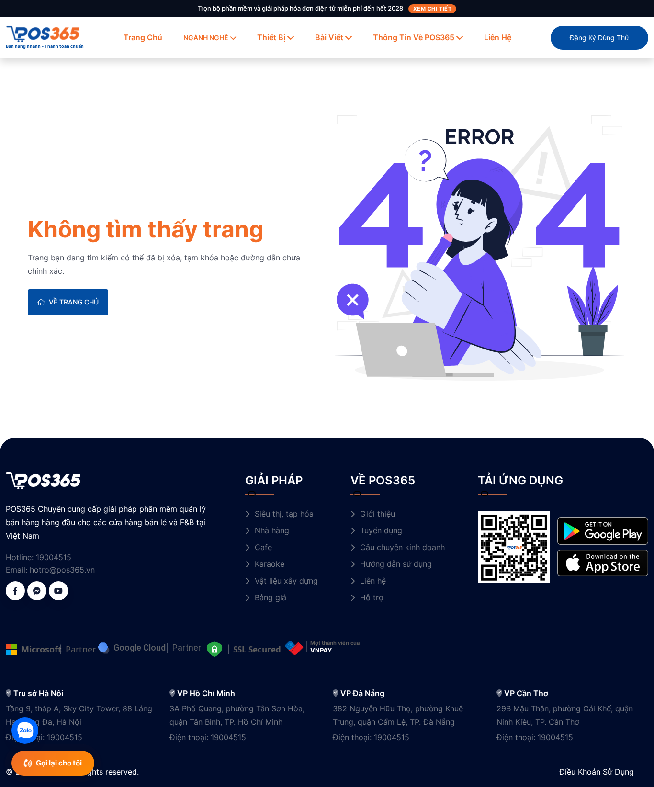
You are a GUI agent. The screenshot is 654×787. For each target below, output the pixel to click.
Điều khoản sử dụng (596, 771)
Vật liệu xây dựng (286, 580)
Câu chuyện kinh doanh (402, 547)
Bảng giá (270, 597)
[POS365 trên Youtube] (58, 590)
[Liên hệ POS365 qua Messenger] (36, 590)
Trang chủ (143, 37)
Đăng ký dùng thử (599, 38)
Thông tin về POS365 (413, 37)
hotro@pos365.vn (62, 569)
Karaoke (269, 564)
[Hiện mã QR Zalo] (24, 730)
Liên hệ (497, 37)
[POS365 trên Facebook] (15, 590)
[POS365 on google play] (602, 530)
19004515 (53, 557)
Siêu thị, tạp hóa (284, 513)
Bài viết (329, 37)
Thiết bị (271, 37)
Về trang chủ (74, 302)
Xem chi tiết (432, 8)
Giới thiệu (377, 513)
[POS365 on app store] (602, 562)
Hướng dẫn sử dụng (396, 564)
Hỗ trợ (371, 597)
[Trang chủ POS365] (43, 33)
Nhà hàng (272, 530)
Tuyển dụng (381, 530)
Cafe (263, 547)
